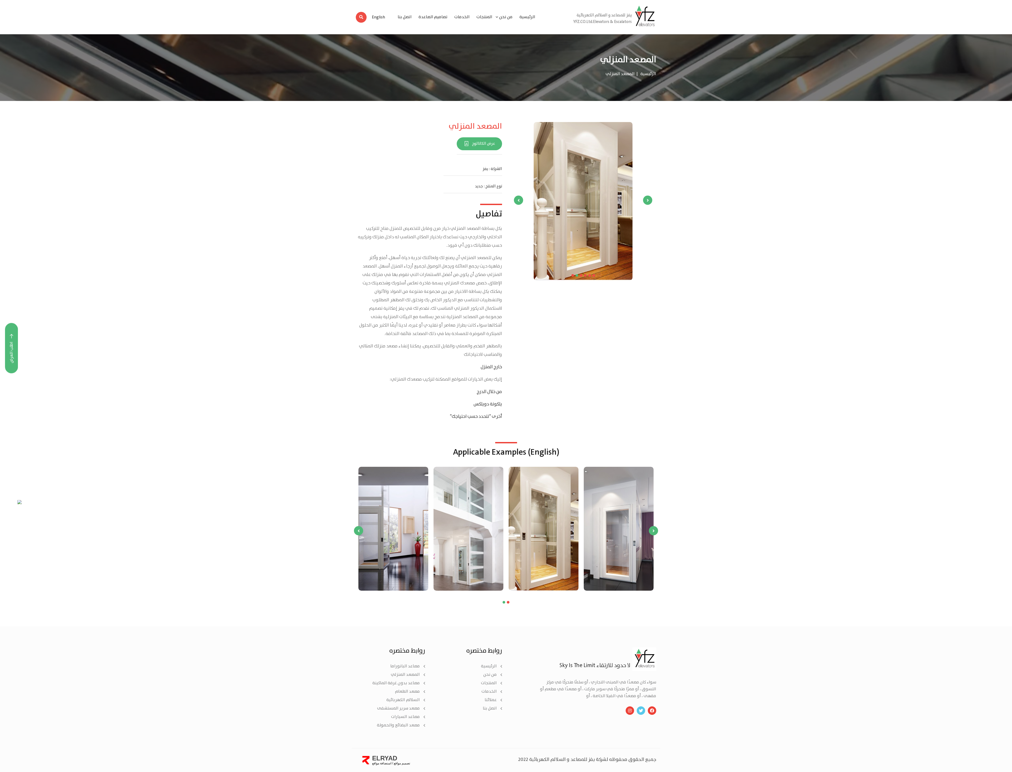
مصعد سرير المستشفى (398, 708)
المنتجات (484, 17)
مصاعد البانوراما (405, 666)
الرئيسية (527, 17)
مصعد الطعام (407, 691)
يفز (485, 169)
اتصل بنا (405, 17)
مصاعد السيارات (405, 716)
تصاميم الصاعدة (433, 17)
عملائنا (491, 700)
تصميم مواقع (402, 763)
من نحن (490, 674)
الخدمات (462, 17)
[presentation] (647, 200)
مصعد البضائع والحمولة (398, 725)
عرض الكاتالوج (483, 143)
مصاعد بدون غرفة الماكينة (396, 683)
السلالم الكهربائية (403, 700)
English (378, 17)
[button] (573, 275)
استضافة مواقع (381, 763)
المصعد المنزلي (405, 674)
